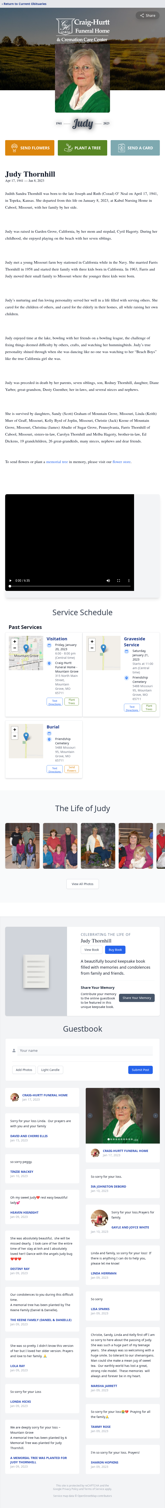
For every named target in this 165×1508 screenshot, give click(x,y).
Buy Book (115, 950)
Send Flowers (71, 768)
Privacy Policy (70, 1489)
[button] (26, 648)
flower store (122, 461)
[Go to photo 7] (124, 1139)
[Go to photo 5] (119, 1139)
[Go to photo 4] (116, 1139)
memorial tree (57, 461)
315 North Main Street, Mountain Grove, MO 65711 (66, 684)
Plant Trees (71, 701)
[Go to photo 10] (132, 1139)
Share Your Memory (137, 998)
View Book (91, 950)
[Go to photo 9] (129, 1139)
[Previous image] (90, 1115)
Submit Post (140, 1070)
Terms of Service (94, 1489)
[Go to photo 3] (114, 1139)
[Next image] (155, 1115)
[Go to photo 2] (111, 1139)
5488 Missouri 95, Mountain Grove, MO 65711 (143, 692)
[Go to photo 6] (121, 1139)
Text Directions (55, 702)
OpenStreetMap (87, 1496)
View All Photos (82, 884)
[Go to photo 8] (126, 1139)
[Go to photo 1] (108, 1139)
